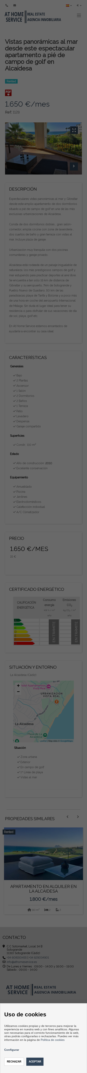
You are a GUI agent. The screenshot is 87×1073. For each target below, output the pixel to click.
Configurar (11, 1049)
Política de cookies (53, 1039)
